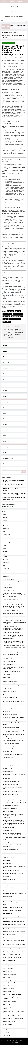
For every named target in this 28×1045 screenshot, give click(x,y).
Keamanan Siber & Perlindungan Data (11, 727)
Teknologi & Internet (7, 971)
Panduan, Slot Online (7, 830)
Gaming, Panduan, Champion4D (10, 664)
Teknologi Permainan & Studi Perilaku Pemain (13, 1018)
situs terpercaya (6, 441)
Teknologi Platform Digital (9, 1021)
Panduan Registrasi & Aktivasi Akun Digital (12, 800)
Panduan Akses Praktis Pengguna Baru (11, 765)
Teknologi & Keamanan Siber (9, 974)
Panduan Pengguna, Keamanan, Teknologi (12, 791)
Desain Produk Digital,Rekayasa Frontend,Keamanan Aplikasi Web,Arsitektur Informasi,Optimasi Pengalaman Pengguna (13, 628)
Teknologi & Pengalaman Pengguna (11, 982)
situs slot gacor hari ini (8, 368)
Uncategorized (6, 1032)
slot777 (4, 937)
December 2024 (6, 568)
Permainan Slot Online (8, 863)
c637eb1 (5, 57)
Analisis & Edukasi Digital (8, 584)
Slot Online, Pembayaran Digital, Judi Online (12, 929)
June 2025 (5, 551)
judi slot (4, 694)
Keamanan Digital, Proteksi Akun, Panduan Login (14, 717)
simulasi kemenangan (17, 316)
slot (4, 379)
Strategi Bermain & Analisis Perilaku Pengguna (13, 940)
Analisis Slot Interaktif (8, 43)
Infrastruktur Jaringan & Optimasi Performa (12, 685)
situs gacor (5, 882)
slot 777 (4, 413)
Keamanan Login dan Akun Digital (10, 720)
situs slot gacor (11, 294)
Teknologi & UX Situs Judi (8, 991)
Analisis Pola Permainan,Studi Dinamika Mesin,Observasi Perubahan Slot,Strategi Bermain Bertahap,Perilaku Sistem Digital (14, 595)
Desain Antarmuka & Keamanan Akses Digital (13, 618)
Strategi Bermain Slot (15, 319)
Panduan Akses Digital (8, 763)
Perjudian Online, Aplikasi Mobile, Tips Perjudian (14, 852)
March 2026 (5, 525)
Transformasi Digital (7, 1024)
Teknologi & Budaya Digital (9, 960)
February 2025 (6, 562)
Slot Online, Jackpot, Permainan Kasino (12, 910)
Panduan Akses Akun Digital (9, 760)
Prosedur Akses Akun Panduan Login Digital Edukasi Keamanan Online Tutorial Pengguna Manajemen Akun (13, 875)
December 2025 (6, 534)
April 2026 (5, 523)
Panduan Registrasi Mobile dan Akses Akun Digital (14, 802)
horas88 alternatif (7, 677)
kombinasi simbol (18, 313)
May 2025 (5, 554)
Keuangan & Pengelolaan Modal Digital (11, 743)
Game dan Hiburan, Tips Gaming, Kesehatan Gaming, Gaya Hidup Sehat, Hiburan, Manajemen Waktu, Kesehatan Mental (14, 637)
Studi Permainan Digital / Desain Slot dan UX (13, 957)
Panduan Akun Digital (7, 768)
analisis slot (10, 311)
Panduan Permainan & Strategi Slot (11, 794)
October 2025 (6, 540)
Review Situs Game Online (9, 879)
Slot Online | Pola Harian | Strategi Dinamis (12, 907)
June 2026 (5, 517)
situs (4, 385)
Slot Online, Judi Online (8, 913)
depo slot (5, 390)
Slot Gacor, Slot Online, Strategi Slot (11, 902)
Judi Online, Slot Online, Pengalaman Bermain (13, 688)
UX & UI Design (6, 1035)
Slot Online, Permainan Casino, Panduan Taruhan (14, 931)
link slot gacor (6, 362)
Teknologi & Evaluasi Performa (10, 966)
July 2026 (5, 514)
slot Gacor (5, 373)
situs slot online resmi (8, 887)
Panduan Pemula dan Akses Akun (10, 784)
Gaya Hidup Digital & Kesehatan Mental (11, 671)
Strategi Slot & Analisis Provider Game (11, 954)
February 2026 (6, 528)
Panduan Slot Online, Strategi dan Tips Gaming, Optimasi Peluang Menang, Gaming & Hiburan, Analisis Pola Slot (13, 816)
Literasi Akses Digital (8, 751)
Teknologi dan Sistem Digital (9, 1001)
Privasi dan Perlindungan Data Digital (11, 870)
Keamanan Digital (7, 711)
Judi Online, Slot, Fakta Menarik (10, 691)
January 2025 (6, 565)
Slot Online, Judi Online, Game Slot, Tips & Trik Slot (14, 916)
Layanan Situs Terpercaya (8, 746)
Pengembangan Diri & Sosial (9, 842)
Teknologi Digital (6, 1004)
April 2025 (5, 556)
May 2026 (5, 520)
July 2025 (5, 548)
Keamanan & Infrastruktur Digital (10, 697)
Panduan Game (6, 778)
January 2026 (6, 531)
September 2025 (6, 542)
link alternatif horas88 (8, 748)
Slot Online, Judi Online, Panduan (10, 918)
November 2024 (6, 571)
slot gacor (5, 319)
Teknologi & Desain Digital (9, 963)
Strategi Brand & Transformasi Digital (11, 949)
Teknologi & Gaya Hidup (8, 968)
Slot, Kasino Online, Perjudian (9, 934)
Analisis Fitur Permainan (8, 590)
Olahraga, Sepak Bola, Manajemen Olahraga (12, 754)
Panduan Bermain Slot (8, 771)
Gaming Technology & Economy (10, 650)
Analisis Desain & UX (7, 587)
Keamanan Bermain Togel (8, 706)
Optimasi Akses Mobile (8, 757)
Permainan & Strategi (7, 855)
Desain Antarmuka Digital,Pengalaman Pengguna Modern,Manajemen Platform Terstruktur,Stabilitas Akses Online (14, 622)
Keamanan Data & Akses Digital (10, 708)
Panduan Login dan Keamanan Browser (11, 781)
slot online (5, 430)
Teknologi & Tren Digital (8, 988)
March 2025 (5, 559)
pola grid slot (6, 316)
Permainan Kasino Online (8, 857)
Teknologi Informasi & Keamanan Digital (12, 1015)
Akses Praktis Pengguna (8, 579)
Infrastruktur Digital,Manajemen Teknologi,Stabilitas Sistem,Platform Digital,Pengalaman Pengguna (11, 681)
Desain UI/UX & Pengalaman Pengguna (11, 632)
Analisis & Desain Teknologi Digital (11, 582)
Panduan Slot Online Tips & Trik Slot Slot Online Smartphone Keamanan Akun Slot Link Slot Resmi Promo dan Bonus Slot (14, 810)
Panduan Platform (7, 797)
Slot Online (5, 904)
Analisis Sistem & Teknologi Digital (11, 599)
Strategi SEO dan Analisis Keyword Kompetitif (13, 951)
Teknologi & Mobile (7, 977)
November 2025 (6, 537)
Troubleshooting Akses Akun (9, 1027)
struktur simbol (6, 321)
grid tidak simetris (7, 313)
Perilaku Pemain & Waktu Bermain (10, 849)
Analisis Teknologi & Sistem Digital (11, 610)
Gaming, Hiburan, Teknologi (9, 661)
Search (4, 469)
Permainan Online (7, 860)
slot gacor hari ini (7, 899)
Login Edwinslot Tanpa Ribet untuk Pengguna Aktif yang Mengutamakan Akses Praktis (12, 1)
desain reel (17, 311)
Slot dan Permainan (7, 896)
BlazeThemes (15, 1042)
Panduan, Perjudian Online (8, 827)
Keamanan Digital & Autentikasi (10, 714)
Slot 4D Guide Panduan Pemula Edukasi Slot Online (14, 893)
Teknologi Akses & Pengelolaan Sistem (12, 994)
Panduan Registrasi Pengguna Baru (10, 805)
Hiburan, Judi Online (7, 674)
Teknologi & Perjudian (8, 985)
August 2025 (5, 545)
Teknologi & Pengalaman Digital (10, 980)
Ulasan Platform (6, 1030)
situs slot (5, 418)
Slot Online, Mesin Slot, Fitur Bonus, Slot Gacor (13, 921)
